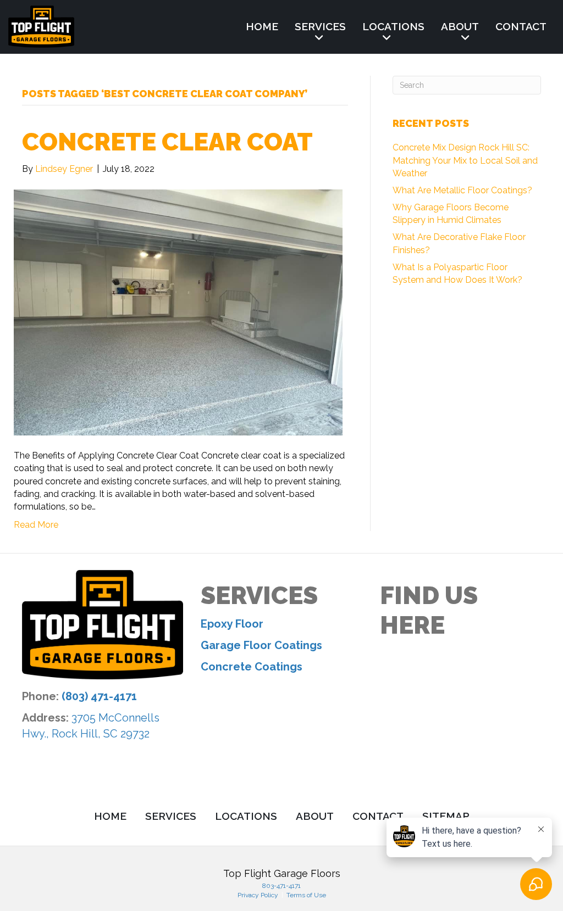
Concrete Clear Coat (167, 142)
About (460, 26)
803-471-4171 (281, 886)
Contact (521, 26)
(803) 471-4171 (99, 696)
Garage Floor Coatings (261, 645)
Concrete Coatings (251, 666)
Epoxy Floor (232, 623)
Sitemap (446, 816)
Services (320, 26)
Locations (393, 26)
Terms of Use (305, 895)
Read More (36, 524)
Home (262, 26)
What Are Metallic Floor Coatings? (462, 190)
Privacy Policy (259, 895)
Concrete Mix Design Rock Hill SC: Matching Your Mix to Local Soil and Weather (465, 160)
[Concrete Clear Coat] (178, 311)
